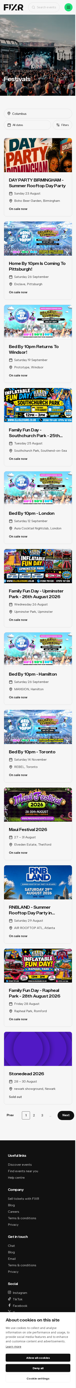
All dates (18, 125)
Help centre (16, 1177)
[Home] (13, 7)
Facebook (20, 1306)
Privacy (13, 1225)
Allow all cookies (38, 1357)
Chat (11, 1246)
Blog (11, 1205)
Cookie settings (38, 1378)
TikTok (17, 1299)
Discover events (20, 1165)
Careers (13, 1212)
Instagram (20, 1293)
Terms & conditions (22, 1218)
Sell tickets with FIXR (23, 1199)
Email (12, 1259)
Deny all (38, 1368)
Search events (46, 7)
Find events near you (23, 1171)
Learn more (13, 1346)
